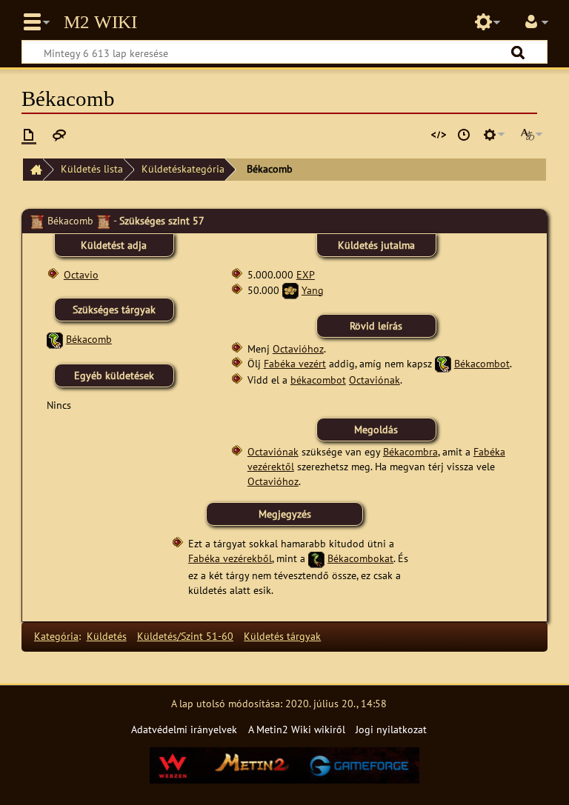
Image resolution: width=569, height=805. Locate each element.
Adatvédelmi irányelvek (184, 729)
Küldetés (107, 636)
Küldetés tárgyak (282, 636)
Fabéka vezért (295, 363)
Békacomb (89, 339)
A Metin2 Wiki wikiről (296, 729)
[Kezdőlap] (32, 169)
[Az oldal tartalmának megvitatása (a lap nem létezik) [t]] (59, 134)
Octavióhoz (298, 348)
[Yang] (290, 290)
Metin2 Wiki (100, 22)
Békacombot (482, 363)
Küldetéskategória (183, 168)
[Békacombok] (316, 558)
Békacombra (410, 451)
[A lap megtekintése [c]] (28, 134)
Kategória (56, 636)
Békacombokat (360, 558)
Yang (313, 290)
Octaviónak (374, 380)
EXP (305, 274)
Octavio (81, 274)
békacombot (318, 380)
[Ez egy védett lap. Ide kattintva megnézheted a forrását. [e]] (438, 134)
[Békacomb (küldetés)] (55, 339)
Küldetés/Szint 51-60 (185, 636)
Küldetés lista (92, 168)
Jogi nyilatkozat (391, 729)
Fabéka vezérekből (230, 558)
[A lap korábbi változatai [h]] (463, 134)
